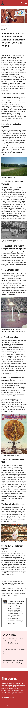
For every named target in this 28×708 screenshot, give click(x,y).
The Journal (18, 705)
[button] (22, 3)
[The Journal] (3, 3)
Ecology (4, 29)
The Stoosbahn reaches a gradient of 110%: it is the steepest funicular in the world (14, 652)
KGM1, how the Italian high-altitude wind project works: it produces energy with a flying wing (13, 641)
